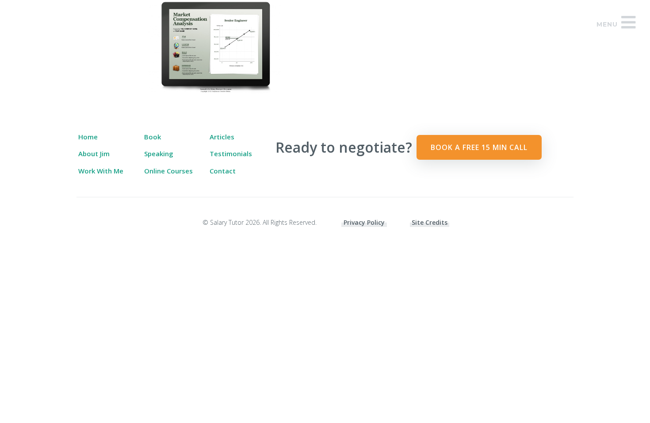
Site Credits (429, 222)
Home (88, 136)
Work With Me (100, 170)
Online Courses (168, 170)
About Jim (94, 153)
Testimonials (231, 153)
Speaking (158, 153)
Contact (223, 170)
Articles (222, 136)
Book (152, 136)
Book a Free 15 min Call (479, 147)
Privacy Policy (364, 222)
